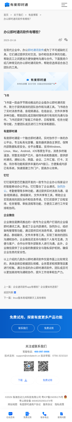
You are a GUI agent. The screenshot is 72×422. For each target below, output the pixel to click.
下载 (20, 380)
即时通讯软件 (36, 50)
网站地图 (12, 404)
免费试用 (49, 328)
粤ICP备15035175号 (53, 397)
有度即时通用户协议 (30, 404)
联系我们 (23, 328)
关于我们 (18, 14)
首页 (6, 14)
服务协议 (47, 404)
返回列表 (8, 292)
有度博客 (33, 14)
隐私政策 (59, 404)
